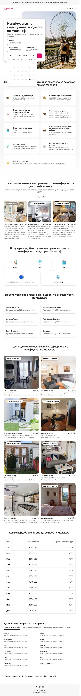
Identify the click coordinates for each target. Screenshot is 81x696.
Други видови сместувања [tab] (32, 628)
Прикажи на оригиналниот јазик (56, 2)
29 (30, 79)
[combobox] (25, 43)
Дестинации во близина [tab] (12, 628)
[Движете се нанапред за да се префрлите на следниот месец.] (33, 55)
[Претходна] (36, 196)
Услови (44, 693)
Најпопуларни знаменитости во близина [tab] (57, 628)
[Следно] (43, 196)
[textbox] (16, 50)
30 (33, 79)
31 (10, 83)
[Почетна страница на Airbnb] (9, 8)
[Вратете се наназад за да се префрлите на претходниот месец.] (10, 55)
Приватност (36, 693)
